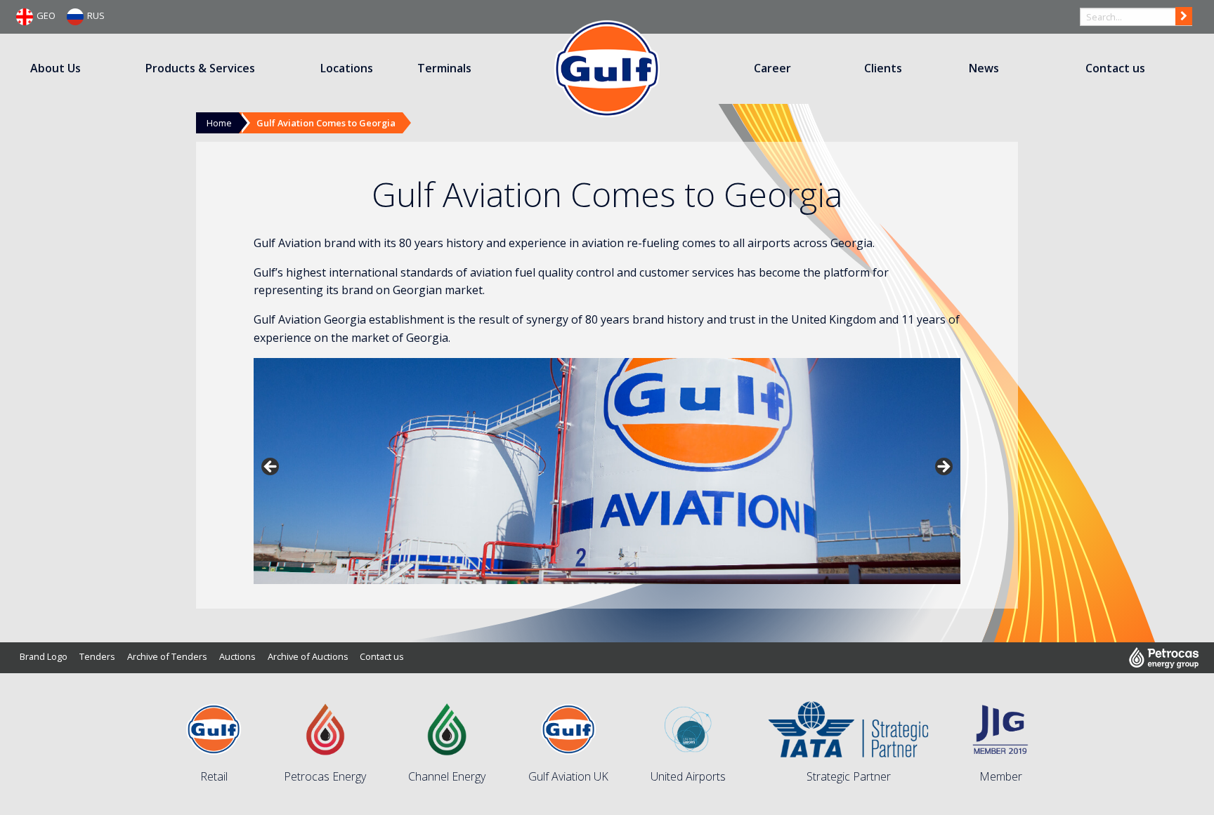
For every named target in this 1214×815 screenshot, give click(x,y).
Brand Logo (43, 656)
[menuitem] (57, 68)
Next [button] (942, 467)
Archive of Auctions (308, 656)
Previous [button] (271, 467)
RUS (96, 15)
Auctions (237, 656)
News (984, 68)
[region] (607, 471)
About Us (55, 68)
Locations (346, 68)
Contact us (1115, 68)
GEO (46, 15)
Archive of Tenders (167, 656)
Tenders (97, 656)
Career (772, 68)
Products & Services (200, 68)
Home (219, 123)
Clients (883, 68)
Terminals (444, 68)
